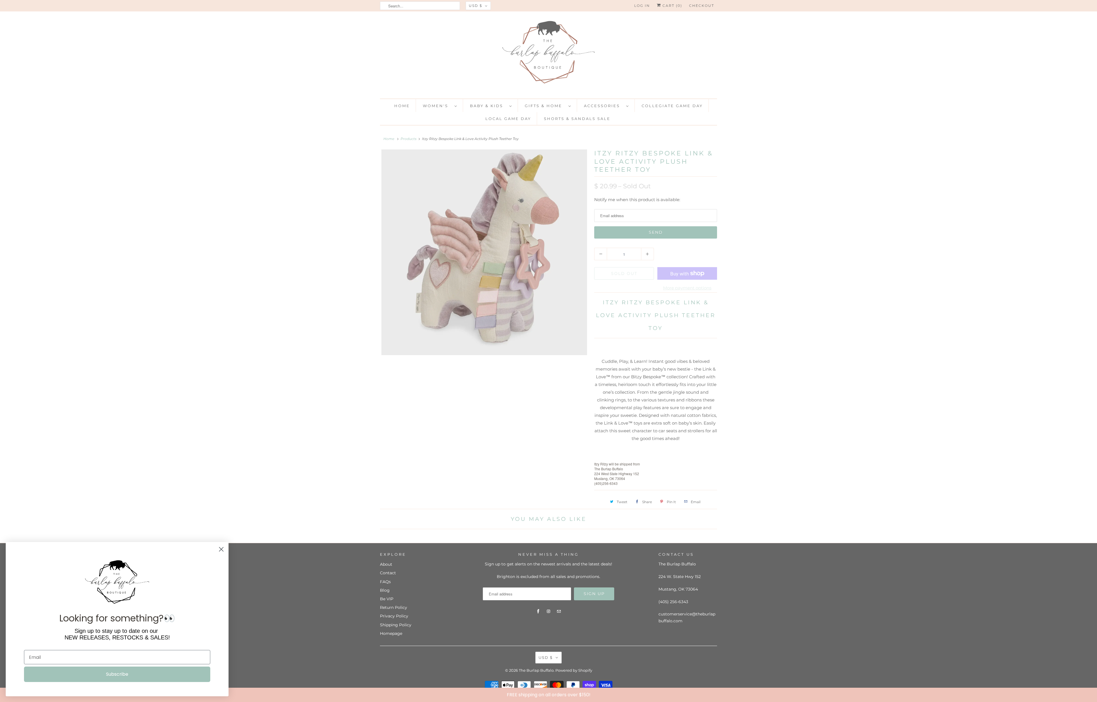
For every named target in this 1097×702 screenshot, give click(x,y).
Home (402, 105)
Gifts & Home (545, 105)
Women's (437, 105)
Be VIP (386, 598)
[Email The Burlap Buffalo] (558, 611)
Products (409, 139)
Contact (388, 572)
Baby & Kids (488, 105)
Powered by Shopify (573, 670)
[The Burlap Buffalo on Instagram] (548, 611)
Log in (642, 5)
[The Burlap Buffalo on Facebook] (538, 611)
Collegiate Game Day (672, 105)
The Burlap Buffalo (536, 670)
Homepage (391, 633)
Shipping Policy (395, 624)
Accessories (603, 105)
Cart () (671, 5)
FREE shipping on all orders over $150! (548, 694)
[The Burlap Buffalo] (548, 54)
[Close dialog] (1091, 694)
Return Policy (393, 607)
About (386, 564)
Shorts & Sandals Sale (577, 118)
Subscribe (117, 674)
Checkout (701, 5)
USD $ (475, 5)
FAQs (385, 581)
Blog (385, 590)
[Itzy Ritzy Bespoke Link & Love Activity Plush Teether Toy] (484, 252)
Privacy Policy (394, 616)
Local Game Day (508, 118)
